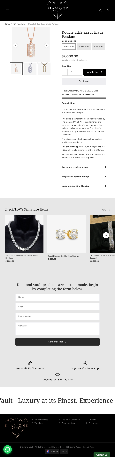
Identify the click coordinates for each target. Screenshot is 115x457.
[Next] (46, 45)
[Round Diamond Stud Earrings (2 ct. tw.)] (66, 234)
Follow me (93, 423)
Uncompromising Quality (75, 186)
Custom (92, 419)
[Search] (100, 10)
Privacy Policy (59, 447)
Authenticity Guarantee (75, 167)
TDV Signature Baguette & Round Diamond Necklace (22, 256)
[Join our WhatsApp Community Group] (7, 449)
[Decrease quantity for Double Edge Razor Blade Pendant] (65, 72)
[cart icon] (108, 10)
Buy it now (84, 81)
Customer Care (68, 423)
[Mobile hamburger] (7, 10)
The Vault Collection (71, 419)
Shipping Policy (74, 447)
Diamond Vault (26, 447)
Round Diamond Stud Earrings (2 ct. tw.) (63, 256)
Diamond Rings (41, 419)
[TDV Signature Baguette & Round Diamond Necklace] (24, 234)
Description (68, 103)
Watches (38, 423)
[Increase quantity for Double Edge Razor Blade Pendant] (79, 72)
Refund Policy (88, 447)
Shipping (65, 60)
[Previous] (15, 45)
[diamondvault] (57, 10)
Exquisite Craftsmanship (75, 176)
